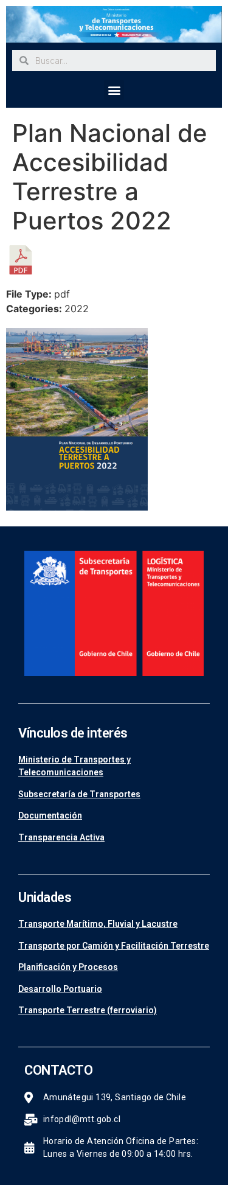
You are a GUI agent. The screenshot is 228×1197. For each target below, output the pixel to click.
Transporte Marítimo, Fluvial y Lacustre (98, 924)
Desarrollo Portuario (60, 989)
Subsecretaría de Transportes (79, 794)
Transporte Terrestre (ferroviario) (87, 1010)
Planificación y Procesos (68, 967)
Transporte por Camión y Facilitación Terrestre (113, 946)
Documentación (50, 815)
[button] (114, 90)
